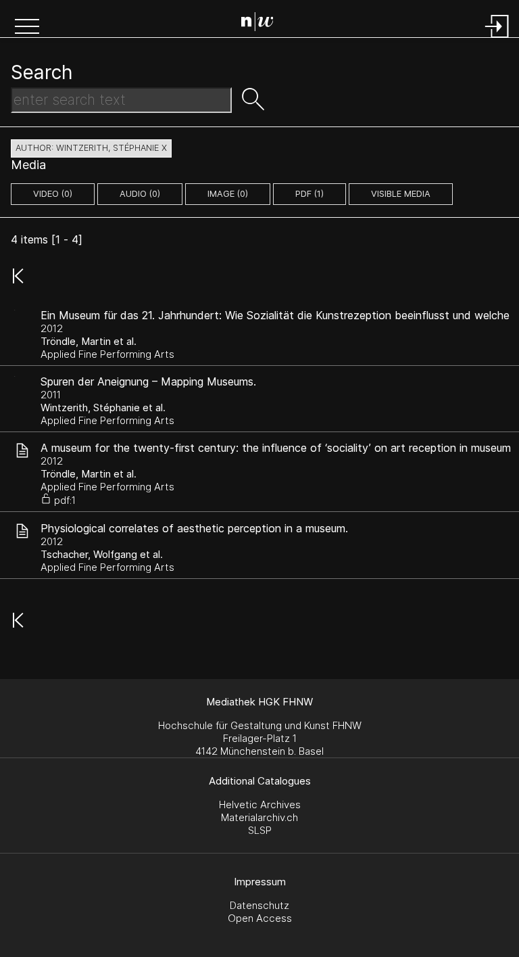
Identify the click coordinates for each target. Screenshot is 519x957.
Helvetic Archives (260, 804)
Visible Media (400, 194)
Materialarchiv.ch (259, 817)
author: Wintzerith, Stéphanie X (91, 148)
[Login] (497, 38)
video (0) (52, 194)
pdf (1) (309, 194)
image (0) (227, 194)
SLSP (260, 830)
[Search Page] (262, 23)
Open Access (260, 918)
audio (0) (140, 194)
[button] (27, 27)
